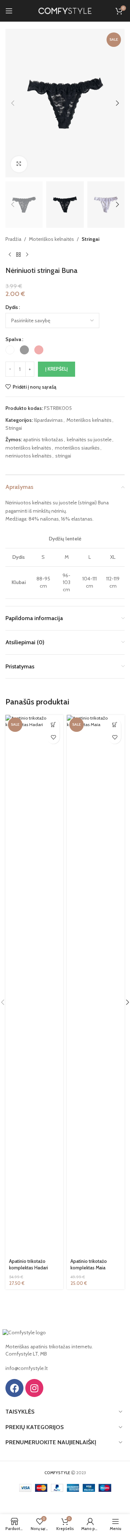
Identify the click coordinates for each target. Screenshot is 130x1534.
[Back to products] (18, 254)
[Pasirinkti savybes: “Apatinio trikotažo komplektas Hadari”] (53, 725)
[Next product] (27, 254)
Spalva (13, 339)
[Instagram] (34, 1388)
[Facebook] (14, 1388)
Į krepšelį (56, 369)
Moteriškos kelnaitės (51, 239)
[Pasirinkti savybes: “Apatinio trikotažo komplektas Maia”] (114, 725)
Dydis (11, 307)
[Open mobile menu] (9, 11)
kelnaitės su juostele (89, 439)
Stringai (90, 239)
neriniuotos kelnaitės (28, 455)
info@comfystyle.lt (26, 1368)
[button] (12, 103)
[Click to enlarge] (19, 164)
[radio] (9, 349)
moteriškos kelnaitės (28, 448)
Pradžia (13, 239)
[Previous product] (9, 254)
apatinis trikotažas (43, 439)
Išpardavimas (48, 420)
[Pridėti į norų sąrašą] (53, 737)
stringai (63, 455)
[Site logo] (65, 10)
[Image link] (24, 1332)
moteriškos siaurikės (77, 448)
